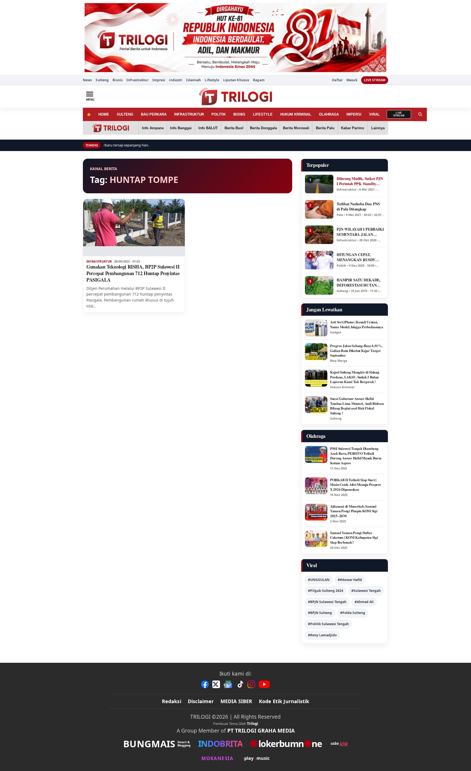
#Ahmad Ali (364, 602)
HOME (103, 114)
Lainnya (378, 128)
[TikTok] (240, 684)
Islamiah (193, 80)
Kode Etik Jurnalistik (284, 701)
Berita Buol (234, 128)
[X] (216, 684)
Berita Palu (325, 128)
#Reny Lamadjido (322, 635)
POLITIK (219, 114)
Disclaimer (201, 701)
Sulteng (102, 80)
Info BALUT (208, 128)
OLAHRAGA (329, 114)
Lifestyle (212, 80)
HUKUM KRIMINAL (295, 114)
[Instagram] (251, 684)
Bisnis (118, 80)
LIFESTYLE (263, 114)
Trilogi (252, 723)
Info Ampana (153, 128)
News (87, 80)
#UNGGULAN (319, 579)
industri (175, 80)
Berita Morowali (296, 128)
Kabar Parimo (352, 128)
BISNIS (239, 114)
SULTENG (125, 114)
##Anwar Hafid (350, 579)
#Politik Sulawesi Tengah (328, 624)
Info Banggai (181, 128)
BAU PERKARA (154, 114)
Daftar (337, 80)
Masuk (351, 80)
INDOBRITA (220, 743)
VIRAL (374, 114)
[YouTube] (264, 684)
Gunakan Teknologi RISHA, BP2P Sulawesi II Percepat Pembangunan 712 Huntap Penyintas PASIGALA (132, 273)
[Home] (89, 114)
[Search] (420, 114)
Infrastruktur (137, 80)
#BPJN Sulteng (320, 612)
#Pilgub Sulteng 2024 (325, 590)
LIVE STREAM (374, 80)
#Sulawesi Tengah (366, 590)
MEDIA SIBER (236, 701)
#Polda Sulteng (352, 612)
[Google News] (228, 684)
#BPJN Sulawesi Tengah (327, 602)
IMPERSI (353, 114)
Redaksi (171, 701)
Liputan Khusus (236, 80)
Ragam (259, 80)
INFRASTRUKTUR (189, 114)
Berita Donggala (263, 128)
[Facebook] (205, 684)
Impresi (158, 80)
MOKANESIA (217, 758)
